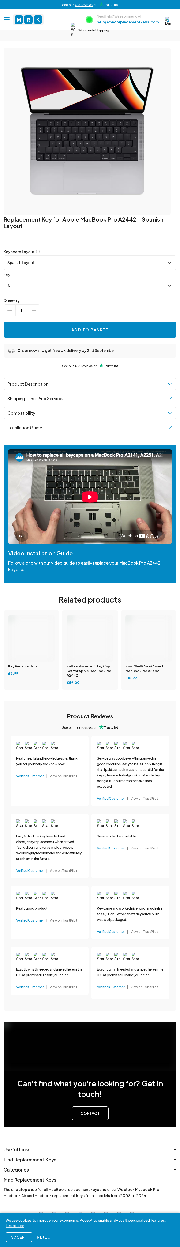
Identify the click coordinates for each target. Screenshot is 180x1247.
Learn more (15, 1225)
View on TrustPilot (63, 776)
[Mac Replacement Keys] (28, 19)
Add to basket (90, 329)
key (7, 274)
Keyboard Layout (19, 251)
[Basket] (168, 21)
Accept (19, 1237)
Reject (45, 1237)
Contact (90, 1113)
